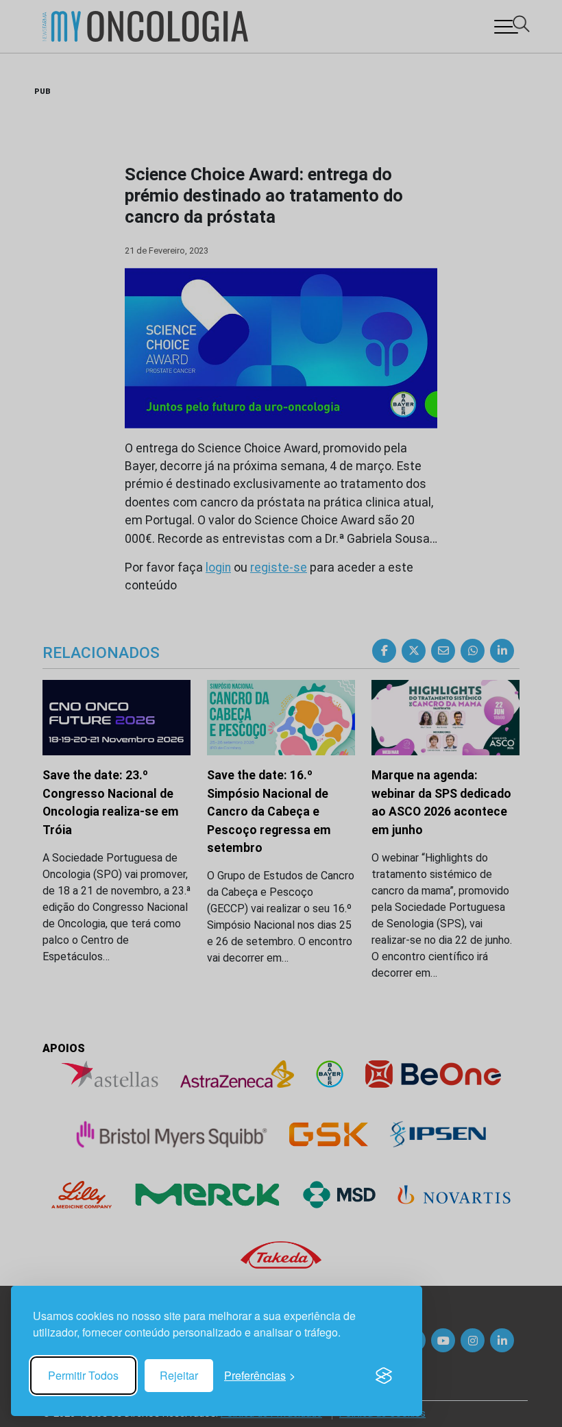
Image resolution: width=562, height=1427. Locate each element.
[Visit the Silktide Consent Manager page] (383, 1375)
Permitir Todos (83, 1375)
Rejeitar (179, 1375)
